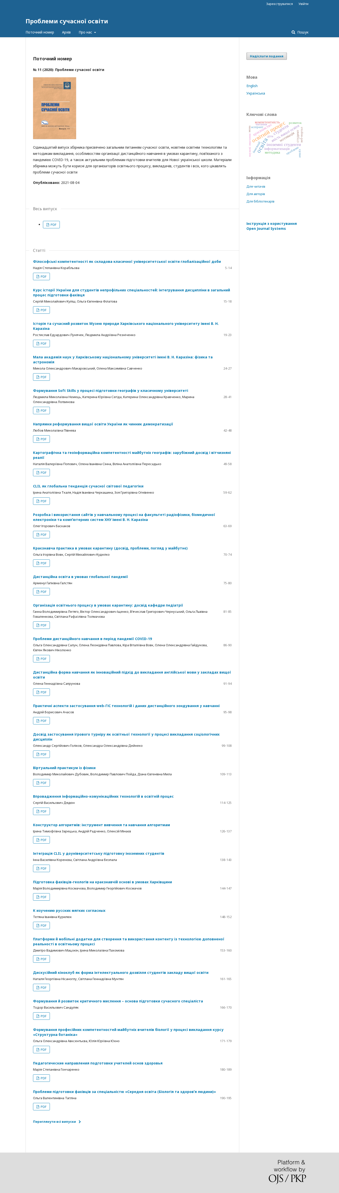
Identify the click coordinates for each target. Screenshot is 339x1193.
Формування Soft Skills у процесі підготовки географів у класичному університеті (110, 390)
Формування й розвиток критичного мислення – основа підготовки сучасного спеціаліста (118, 1001)
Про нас (86, 32)
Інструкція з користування (271, 226)
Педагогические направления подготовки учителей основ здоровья (98, 1063)
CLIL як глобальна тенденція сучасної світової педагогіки (88, 486)
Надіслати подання (266, 56)
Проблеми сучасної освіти (67, 21)
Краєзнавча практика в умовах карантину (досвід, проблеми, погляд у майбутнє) (110, 548)
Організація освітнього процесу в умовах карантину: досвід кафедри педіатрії (108, 605)
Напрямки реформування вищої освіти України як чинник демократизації (103, 424)
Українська (255, 93)
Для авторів (255, 194)
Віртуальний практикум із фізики (64, 767)
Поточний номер (40, 32)
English (252, 85)
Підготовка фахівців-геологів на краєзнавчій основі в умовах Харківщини (102, 882)
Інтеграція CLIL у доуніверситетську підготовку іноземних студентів (98, 853)
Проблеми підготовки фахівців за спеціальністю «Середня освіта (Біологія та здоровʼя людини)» (124, 1091)
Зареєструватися (279, 3)
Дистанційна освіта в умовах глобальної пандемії (80, 576)
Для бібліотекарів (260, 201)
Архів (66, 32)
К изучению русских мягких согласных (69, 910)
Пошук (302, 32)
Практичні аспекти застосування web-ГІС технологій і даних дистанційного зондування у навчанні (126, 705)
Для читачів (255, 186)
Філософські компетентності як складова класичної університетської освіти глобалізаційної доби (127, 261)
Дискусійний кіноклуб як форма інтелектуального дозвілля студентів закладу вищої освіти (120, 972)
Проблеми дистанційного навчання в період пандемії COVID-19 (92, 638)
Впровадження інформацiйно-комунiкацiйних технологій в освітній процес (103, 796)
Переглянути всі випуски (54, 1121)
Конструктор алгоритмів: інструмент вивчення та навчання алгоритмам (101, 824)
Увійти (303, 3)
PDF (53, 224)
